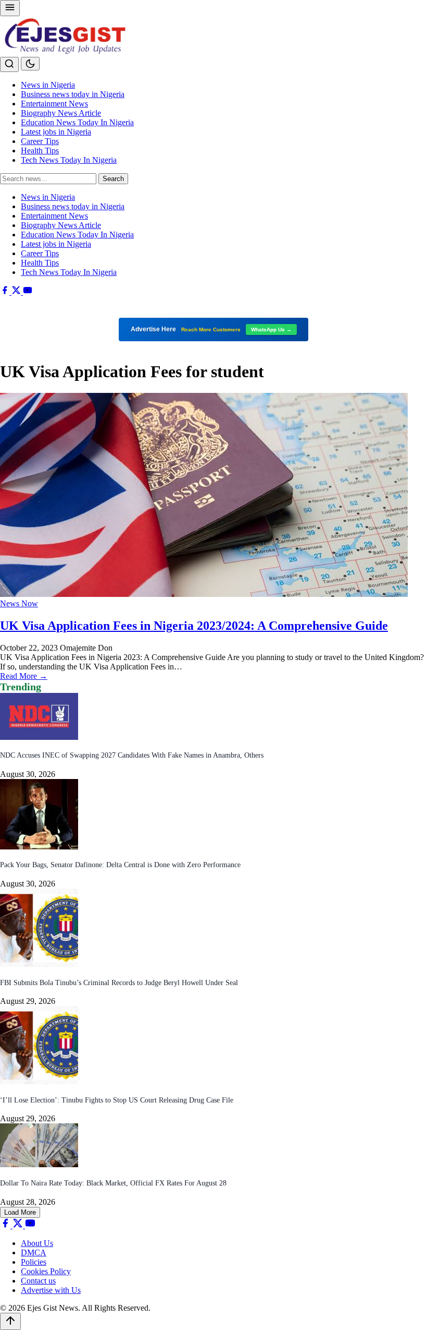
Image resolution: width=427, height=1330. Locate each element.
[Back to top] (10, 1321)
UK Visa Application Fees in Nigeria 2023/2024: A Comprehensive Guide (194, 625)
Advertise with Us (51, 1290)
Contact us (38, 1280)
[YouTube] (27, 291)
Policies (33, 1261)
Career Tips (40, 141)
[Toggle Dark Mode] (30, 63)
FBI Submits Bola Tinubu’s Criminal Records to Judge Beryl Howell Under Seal (119, 983)
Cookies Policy (46, 1271)
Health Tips (40, 150)
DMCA (33, 1252)
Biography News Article (61, 113)
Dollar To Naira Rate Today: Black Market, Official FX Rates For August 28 (113, 1183)
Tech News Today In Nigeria (69, 159)
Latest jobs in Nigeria (56, 131)
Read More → (23, 676)
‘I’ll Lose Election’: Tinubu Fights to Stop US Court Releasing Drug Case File (116, 1100)
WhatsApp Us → (271, 329)
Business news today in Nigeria (72, 94)
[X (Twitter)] (17, 291)
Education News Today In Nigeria (77, 122)
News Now (19, 603)
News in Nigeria (48, 84)
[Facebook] (5, 291)
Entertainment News (54, 103)
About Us (37, 1243)
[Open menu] (10, 8)
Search (113, 179)
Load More (20, 1212)
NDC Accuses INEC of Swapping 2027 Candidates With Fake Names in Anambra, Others (131, 755)
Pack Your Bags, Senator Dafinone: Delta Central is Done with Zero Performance (120, 865)
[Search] (9, 64)
